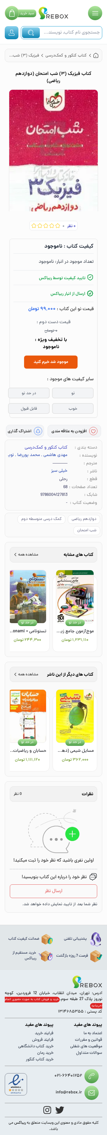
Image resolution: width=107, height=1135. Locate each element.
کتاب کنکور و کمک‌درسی (46, 447)
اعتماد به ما (93, 1033)
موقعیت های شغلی (86, 1046)
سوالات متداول (89, 1053)
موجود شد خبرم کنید (51, 362)
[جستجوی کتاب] (31, 32)
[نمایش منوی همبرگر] (95, 13)
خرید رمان (45, 1053)
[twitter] (59, 1110)
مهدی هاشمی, (54, 455)
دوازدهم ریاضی (84, 519)
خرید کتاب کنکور (40, 1060)
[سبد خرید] (12, 13)
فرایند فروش (43, 1040)
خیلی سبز (59, 471)
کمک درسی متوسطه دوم (41, 519)
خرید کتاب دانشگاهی (36, 1046)
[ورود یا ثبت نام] (11, 32)
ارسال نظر (53, 891)
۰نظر (71, 226)
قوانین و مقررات (88, 1040)
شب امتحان (86, 530)
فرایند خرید (44, 1033)
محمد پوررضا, (27, 455)
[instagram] (47, 1110)
